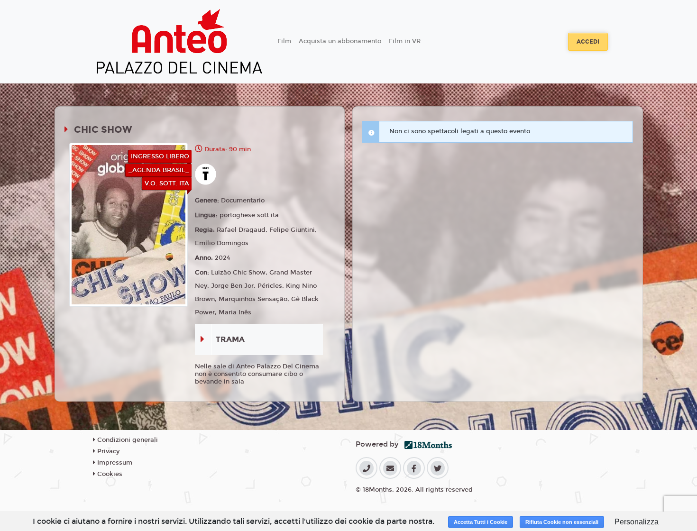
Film (284, 41)
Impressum (113, 463)
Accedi (588, 41)
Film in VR (405, 41)
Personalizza (636, 522)
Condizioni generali (126, 440)
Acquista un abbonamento (340, 41)
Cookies (108, 474)
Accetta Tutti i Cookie (480, 522)
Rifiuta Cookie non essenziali (561, 522)
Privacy (107, 451)
